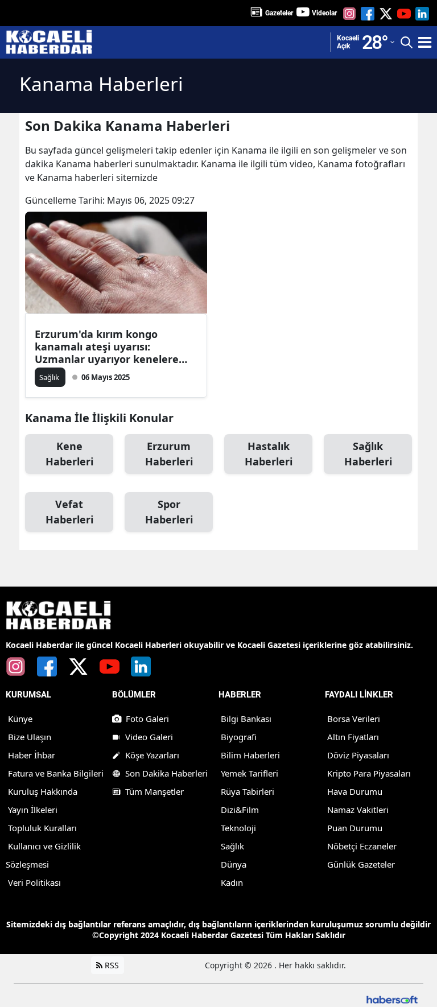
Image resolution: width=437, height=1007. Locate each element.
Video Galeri (149, 736)
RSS (110, 965)
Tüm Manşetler (154, 791)
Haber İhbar (31, 755)
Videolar (324, 13)
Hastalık (268, 453)
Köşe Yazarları (152, 755)
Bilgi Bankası (246, 718)
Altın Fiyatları (353, 736)
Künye (20, 718)
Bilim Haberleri (250, 755)
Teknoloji (238, 827)
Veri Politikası (34, 882)
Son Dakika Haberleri (166, 773)
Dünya (233, 864)
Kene (69, 453)
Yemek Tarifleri (249, 773)
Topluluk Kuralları (42, 827)
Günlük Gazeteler (361, 864)
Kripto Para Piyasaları (369, 773)
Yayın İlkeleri (32, 809)
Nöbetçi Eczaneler (362, 846)
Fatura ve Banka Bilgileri (56, 773)
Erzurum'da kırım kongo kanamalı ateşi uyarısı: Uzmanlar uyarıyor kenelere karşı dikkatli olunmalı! (107, 346)
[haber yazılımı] (392, 999)
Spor (169, 511)
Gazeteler (279, 13)
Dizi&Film (240, 809)
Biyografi (239, 736)
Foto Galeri (147, 718)
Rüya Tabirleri (247, 791)
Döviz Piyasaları (358, 755)
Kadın (232, 882)
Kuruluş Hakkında (42, 791)
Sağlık (368, 453)
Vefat (69, 511)
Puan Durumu (354, 827)
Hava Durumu (354, 791)
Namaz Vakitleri (358, 809)
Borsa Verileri (353, 718)
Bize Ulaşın (29, 736)
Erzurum (169, 453)
